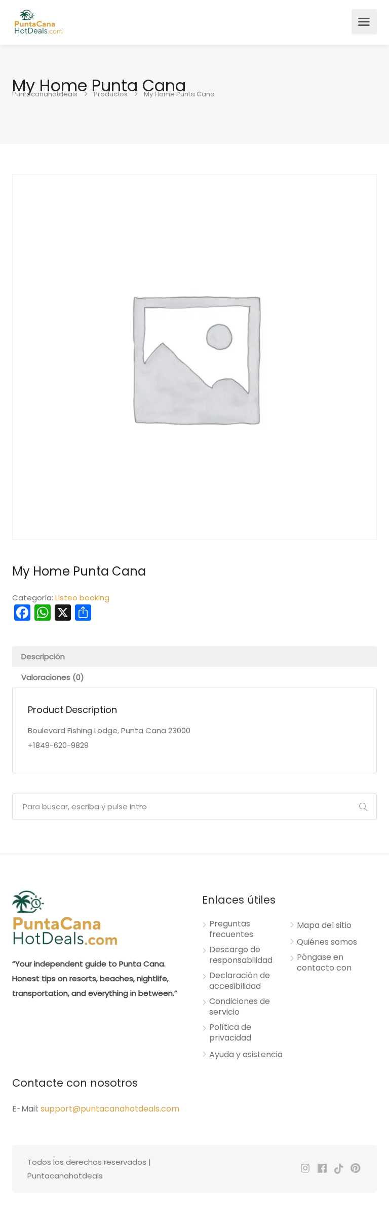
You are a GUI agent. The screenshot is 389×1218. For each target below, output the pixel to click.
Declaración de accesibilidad (239, 981)
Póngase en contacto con (324, 963)
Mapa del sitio (324, 925)
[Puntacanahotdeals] (38, 22)
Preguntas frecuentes (231, 929)
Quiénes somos (327, 942)
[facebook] (322, 1169)
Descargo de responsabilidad (241, 955)
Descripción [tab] (43, 656)
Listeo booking (82, 597)
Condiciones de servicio (239, 1007)
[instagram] (305, 1169)
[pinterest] (355, 1169)
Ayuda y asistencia (246, 1054)
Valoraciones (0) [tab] (52, 677)
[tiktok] (338, 1169)
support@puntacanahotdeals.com (110, 1109)
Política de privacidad (230, 1033)
